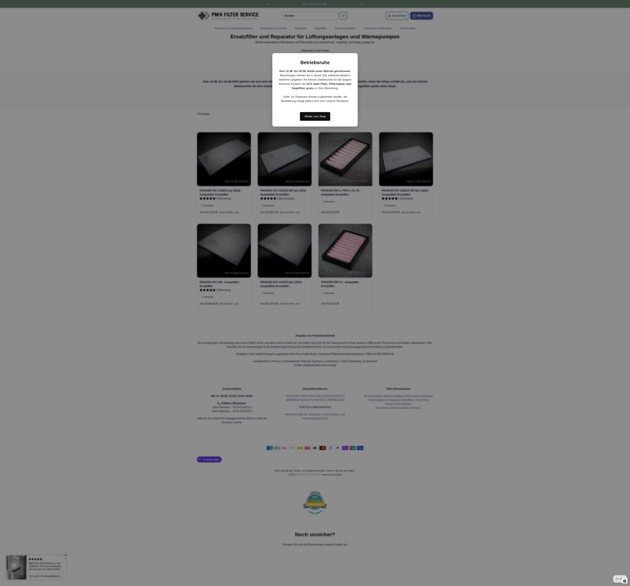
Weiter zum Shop (315, 116)
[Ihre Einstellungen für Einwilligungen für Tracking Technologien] (624, 580)
